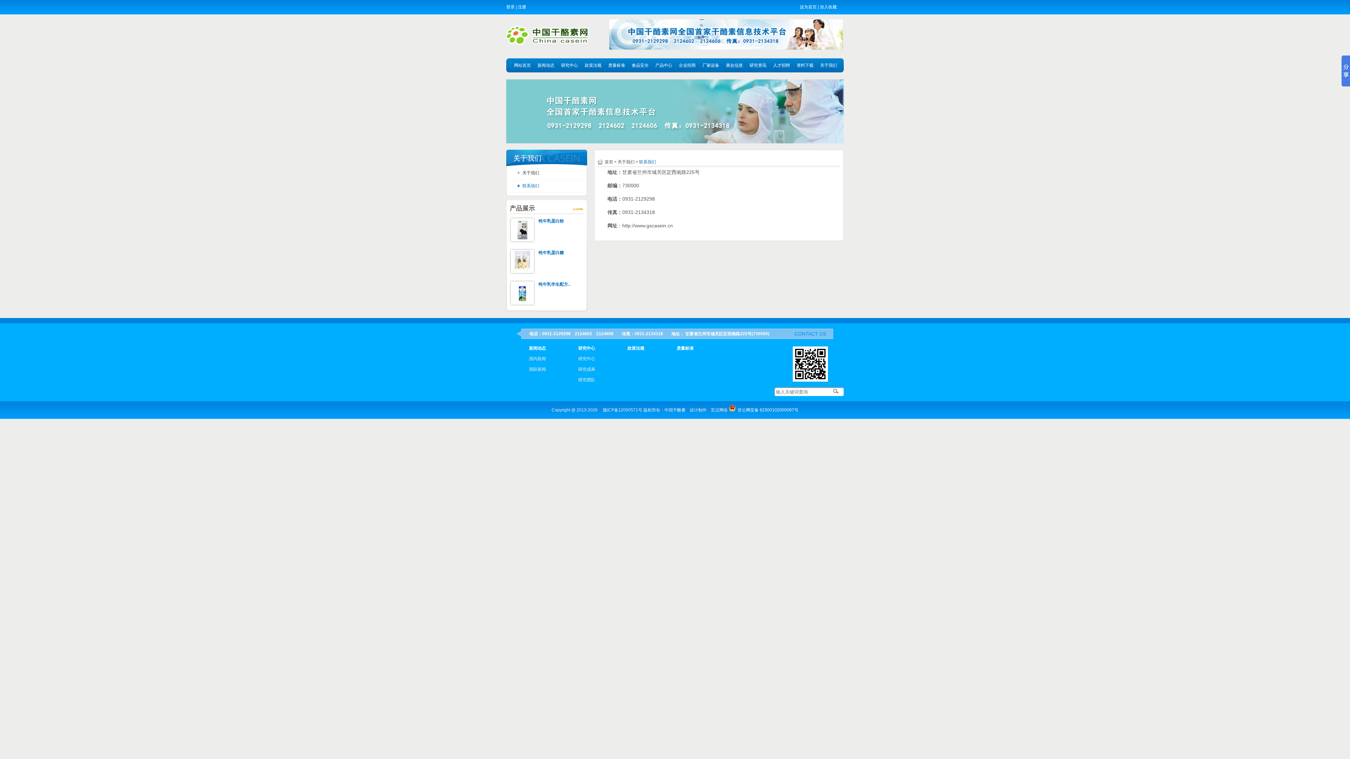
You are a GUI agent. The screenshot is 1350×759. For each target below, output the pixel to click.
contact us (810, 334)
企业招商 (687, 65)
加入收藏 (828, 7)
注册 (522, 7)
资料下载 (805, 65)
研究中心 (569, 65)
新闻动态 (546, 65)
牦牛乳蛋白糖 (551, 252)
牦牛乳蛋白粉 (551, 221)
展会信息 (734, 65)
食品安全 (640, 65)
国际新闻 (537, 369)
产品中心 (663, 65)
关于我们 (828, 65)
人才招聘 (781, 65)
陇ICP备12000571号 (622, 410)
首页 (609, 162)
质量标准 (616, 65)
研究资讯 (758, 65)
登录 (510, 7)
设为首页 (808, 7)
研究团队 (586, 379)
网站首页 (522, 65)
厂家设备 (710, 65)
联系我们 (530, 185)
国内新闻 (537, 358)
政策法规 (593, 65)
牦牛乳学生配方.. (554, 284)
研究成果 (586, 369)
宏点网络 (719, 410)
